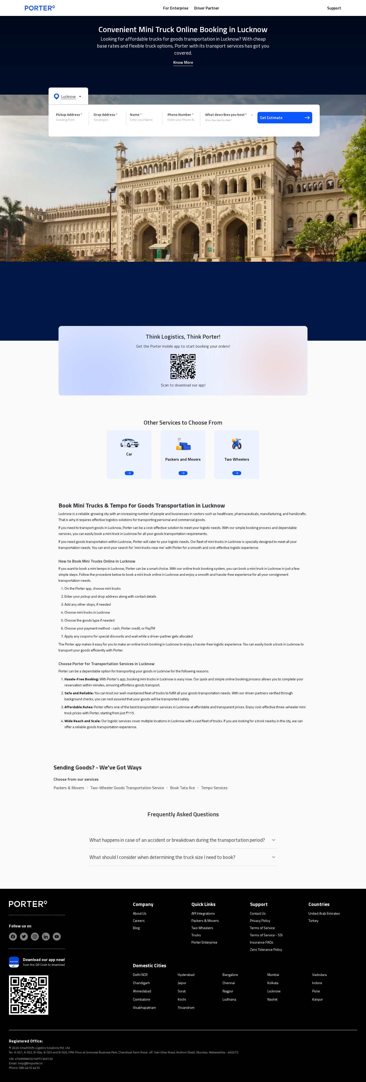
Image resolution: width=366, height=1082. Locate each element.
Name (136, 114)
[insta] (35, 937)
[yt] (57, 937)
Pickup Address (69, 114)
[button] (68, 96)
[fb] (13, 937)
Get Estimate (271, 118)
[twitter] (24, 937)
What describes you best (226, 114)
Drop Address (105, 114)
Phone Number (180, 114)
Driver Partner (206, 8)
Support (334, 8)
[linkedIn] (46, 937)
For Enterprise (175, 8)
